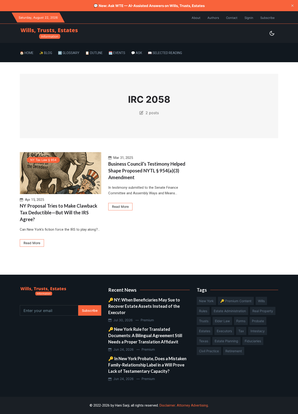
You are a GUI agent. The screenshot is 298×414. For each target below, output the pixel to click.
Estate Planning (226, 341)
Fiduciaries (253, 341)
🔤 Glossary (68, 53)
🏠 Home (27, 53)
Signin (248, 18)
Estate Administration (230, 311)
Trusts (203, 321)
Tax (241, 331)
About (196, 18)
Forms (240, 321)
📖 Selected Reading (165, 53)
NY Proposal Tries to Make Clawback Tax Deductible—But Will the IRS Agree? (58, 212)
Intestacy (258, 331)
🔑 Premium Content (235, 301)
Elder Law (222, 321)
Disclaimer (167, 405)
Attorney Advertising (192, 405)
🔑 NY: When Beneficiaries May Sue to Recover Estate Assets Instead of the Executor (144, 306)
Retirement (233, 351)
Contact (231, 18)
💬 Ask (136, 53)
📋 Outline (94, 53)
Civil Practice (209, 351)
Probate (258, 321)
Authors (213, 18)
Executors (224, 331)
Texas (203, 341)
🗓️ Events (116, 53)
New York (206, 301)
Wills (261, 301)
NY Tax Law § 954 (43, 160)
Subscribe (267, 18)
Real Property (262, 311)
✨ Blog (45, 53)
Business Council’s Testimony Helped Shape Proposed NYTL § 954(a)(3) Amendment (146, 170)
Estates (204, 331)
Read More (32, 243)
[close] (292, 5)
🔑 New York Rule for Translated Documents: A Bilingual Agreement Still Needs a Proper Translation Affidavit (145, 335)
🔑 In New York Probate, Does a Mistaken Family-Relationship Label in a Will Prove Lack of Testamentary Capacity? (147, 365)
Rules (203, 311)
